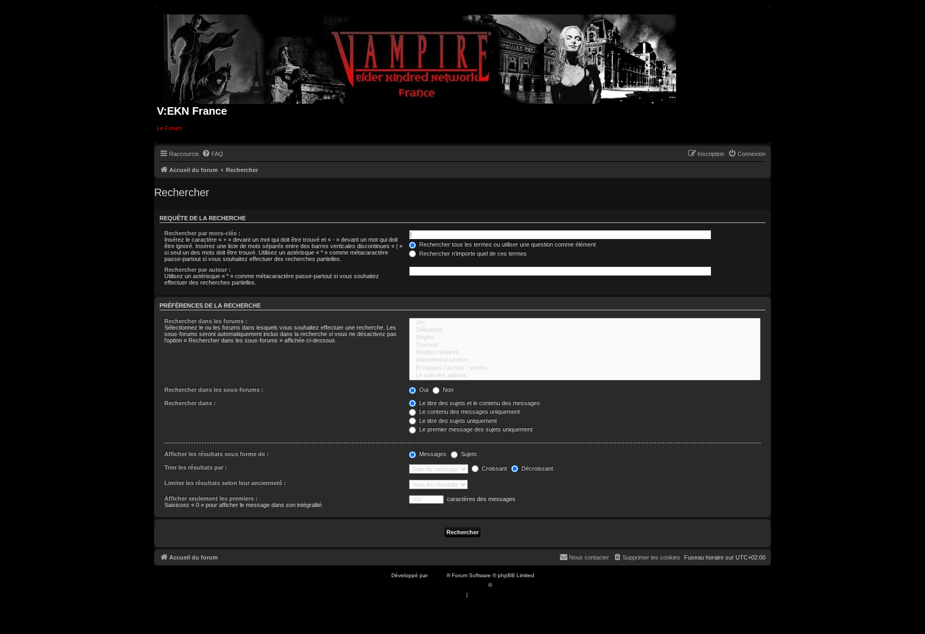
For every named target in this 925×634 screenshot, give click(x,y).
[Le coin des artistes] (585, 375)
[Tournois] (585, 345)
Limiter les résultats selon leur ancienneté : (225, 483)
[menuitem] (212, 153)
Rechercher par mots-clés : (202, 233)
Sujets (468, 454)
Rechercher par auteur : (197, 269)
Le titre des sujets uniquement (457, 420)
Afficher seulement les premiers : (210, 498)
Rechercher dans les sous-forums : (213, 389)
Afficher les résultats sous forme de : (216, 454)
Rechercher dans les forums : (205, 321)
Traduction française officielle (451, 585)
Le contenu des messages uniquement (469, 411)
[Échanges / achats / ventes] (585, 368)
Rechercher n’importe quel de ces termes (472, 253)
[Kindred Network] (585, 352)
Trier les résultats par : (195, 467)
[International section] (585, 360)
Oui (423, 389)
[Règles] (585, 337)
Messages (432, 454)
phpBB (437, 575)
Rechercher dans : (190, 403)
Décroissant (536, 468)
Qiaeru (502, 585)
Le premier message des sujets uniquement (475, 429)
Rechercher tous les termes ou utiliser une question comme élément (507, 244)
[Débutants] (585, 330)
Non (447, 389)
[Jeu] (585, 322)
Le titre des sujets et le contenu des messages (479, 403)
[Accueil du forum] (420, 57)
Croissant (493, 468)
